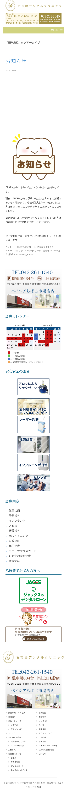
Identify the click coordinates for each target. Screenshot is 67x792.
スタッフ (12, 733)
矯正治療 (14, 545)
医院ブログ (42, 247)
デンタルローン (17, 766)
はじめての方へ (14, 737)
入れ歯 (13, 525)
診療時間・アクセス (16, 713)
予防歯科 (14, 515)
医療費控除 (15, 762)
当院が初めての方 (18, 741)
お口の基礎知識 (17, 746)
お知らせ (16, 61)
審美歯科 (14, 530)
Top (64, 789)
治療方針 (14, 725)
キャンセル (30, 250)
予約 (39, 250)
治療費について (14, 754)
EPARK (8, 250)
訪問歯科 (14, 561)
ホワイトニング (18, 535)
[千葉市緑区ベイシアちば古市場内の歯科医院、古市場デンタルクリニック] (33, 6)
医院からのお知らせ (26, 247)
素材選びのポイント (19, 770)
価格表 (13, 758)
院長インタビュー (18, 729)
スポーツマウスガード (22, 551)
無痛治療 (14, 510)
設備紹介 (12, 717)
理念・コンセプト (15, 721)
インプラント (17, 520)
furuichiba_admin (24, 254)
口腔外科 (14, 540)
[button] (54, 30)
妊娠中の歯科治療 (20, 555)
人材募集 (12, 750)
